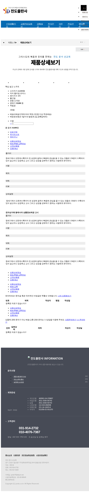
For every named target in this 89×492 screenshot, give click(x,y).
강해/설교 (40, 25)
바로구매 (13, 132)
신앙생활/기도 (11, 25)
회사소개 (8, 455)
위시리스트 (14, 134)
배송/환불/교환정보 (18, 144)
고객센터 (85, 25)
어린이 (61, 25)
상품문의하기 (70, 320)
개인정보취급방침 (28, 455)
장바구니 (85, 16)
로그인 (85, 8)
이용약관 (16, 455)
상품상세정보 (15, 141)
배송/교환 (14, 287)
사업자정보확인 (42, 455)
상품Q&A (14, 149)
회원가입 (85, 12)
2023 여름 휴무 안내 (20, 376)
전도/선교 (71, 25)
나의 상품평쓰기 (64, 296)
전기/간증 (51, 25)
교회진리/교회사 (26, 25)
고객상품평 (14, 146)
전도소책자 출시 (19, 379)
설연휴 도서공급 (19, 382)
